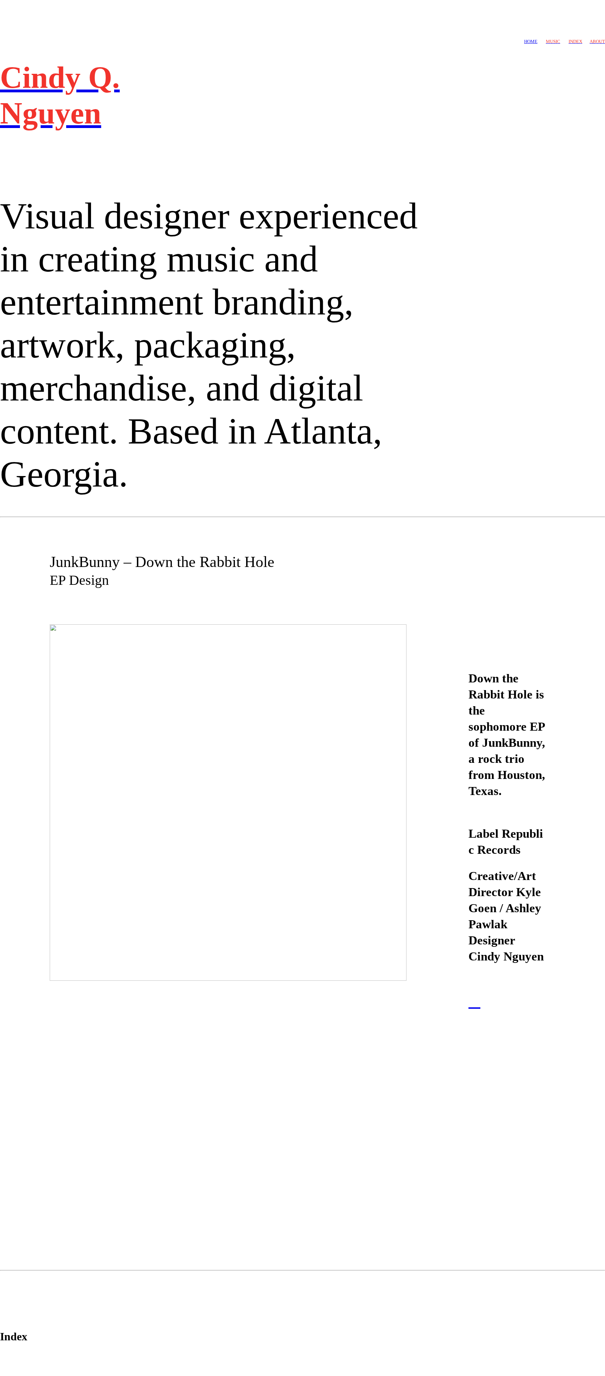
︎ (474, 1001)
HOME (530, 41)
